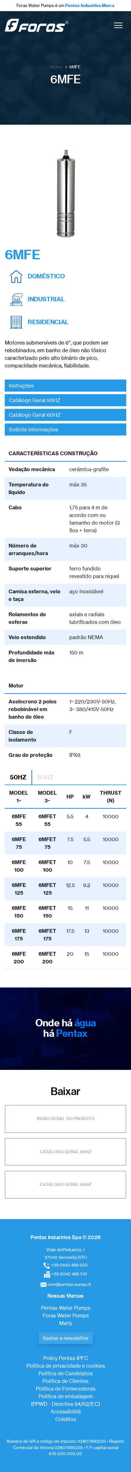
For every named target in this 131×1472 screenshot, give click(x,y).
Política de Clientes (65, 1381)
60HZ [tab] (45, 777)
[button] (118, 25)
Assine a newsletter (66, 1338)
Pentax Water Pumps (65, 1308)
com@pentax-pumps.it (69, 1284)
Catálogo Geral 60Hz (66, 1184)
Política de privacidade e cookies (65, 1366)
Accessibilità (66, 1411)
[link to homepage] (36, 25)
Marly (65, 1323)
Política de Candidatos (65, 1373)
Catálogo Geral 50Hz (66, 1151)
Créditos (65, 1419)
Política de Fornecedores (65, 1388)
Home (56, 66)
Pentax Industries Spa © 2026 (65, 1237)
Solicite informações (33, 429)
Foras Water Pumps (66, 1315)
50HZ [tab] (18, 777)
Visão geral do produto (65, 1118)
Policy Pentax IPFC (65, 1358)
